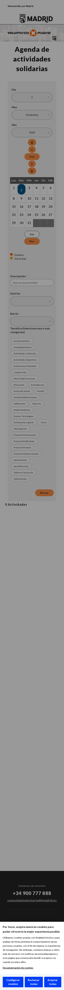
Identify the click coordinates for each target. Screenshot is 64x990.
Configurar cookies (13, 981)
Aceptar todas (52, 981)
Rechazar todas (34, 981)
